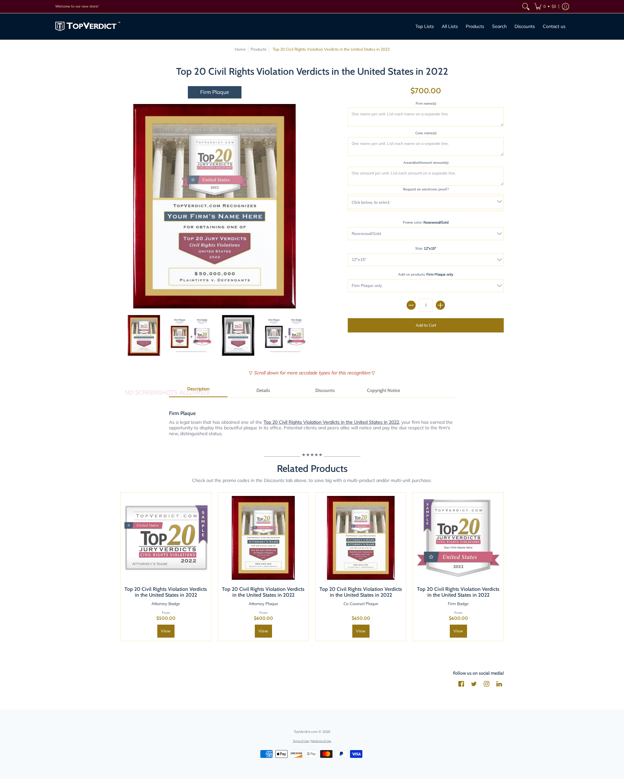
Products (258, 49)
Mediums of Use (321, 741)
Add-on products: (425, 274)
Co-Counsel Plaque (361, 603)
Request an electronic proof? (426, 189)
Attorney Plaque (263, 603)
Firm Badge (458, 603)
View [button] (166, 631)
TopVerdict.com (306, 731)
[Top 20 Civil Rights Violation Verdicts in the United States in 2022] (144, 335)
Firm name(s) (426, 103)
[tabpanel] (312, 419)
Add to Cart (426, 325)
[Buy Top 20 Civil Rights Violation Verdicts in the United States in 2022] (166, 538)
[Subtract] (411, 305)
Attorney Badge (165, 603)
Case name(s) (425, 133)
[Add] (440, 305)
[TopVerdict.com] (87, 26)
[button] (545, 6)
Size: (425, 248)
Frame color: (425, 222)
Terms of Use (301, 741)
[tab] (198, 390)
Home (240, 49)
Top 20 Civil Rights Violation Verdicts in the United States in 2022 (165, 592)
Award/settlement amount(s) (425, 162)
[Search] (525, 6)
